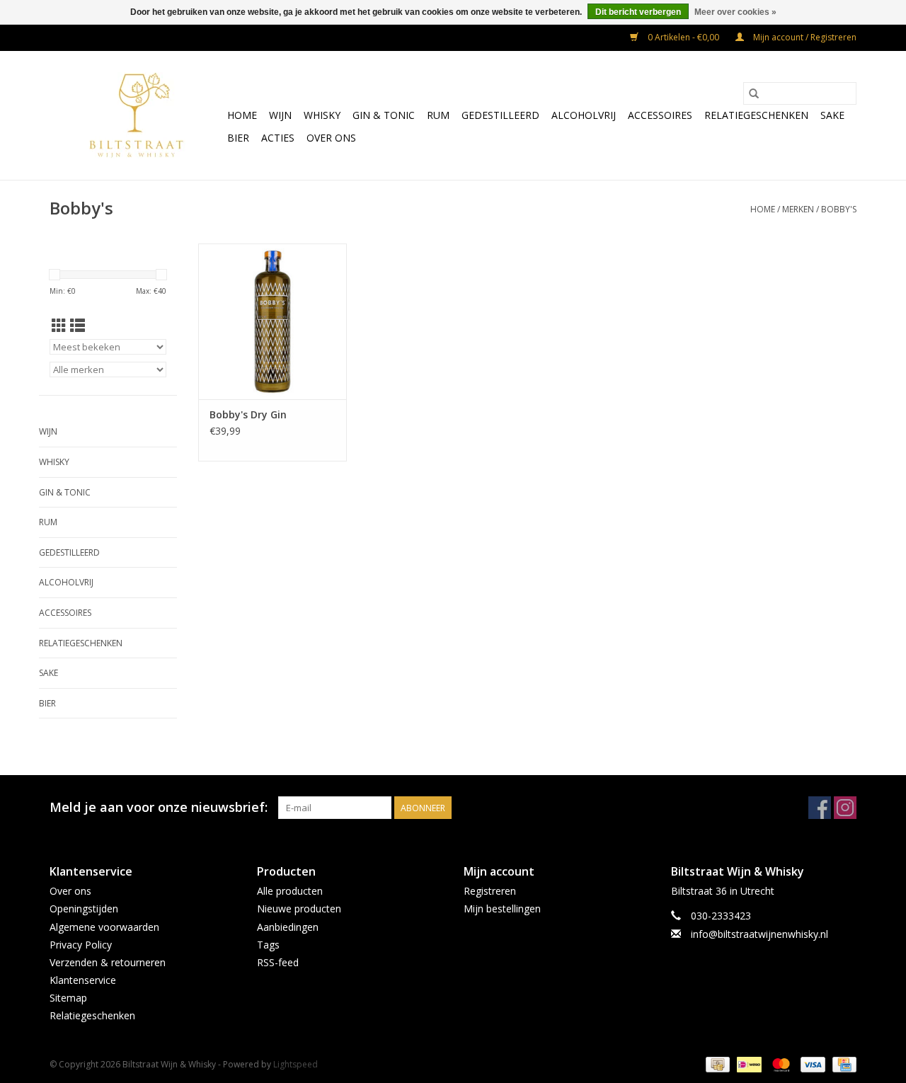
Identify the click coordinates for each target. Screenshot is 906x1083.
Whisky (322, 115)
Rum (438, 115)
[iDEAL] (747, 1064)
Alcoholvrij (583, 115)
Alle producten (290, 891)
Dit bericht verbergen (638, 12)
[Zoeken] (753, 93)
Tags (268, 944)
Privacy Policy (81, 944)
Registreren (490, 891)
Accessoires (660, 115)
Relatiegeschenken (756, 115)
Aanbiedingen (288, 927)
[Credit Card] (841, 1064)
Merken (798, 209)
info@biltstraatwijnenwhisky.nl (759, 934)
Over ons (331, 137)
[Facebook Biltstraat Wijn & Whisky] (819, 807)
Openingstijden (84, 908)
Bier (238, 137)
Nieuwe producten (299, 908)
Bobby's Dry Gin (248, 414)
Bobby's (838, 209)
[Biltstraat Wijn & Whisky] (136, 115)
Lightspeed (295, 1064)
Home (242, 115)
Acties (277, 137)
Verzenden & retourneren (108, 962)
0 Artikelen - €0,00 (683, 37)
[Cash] (716, 1064)
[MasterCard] (780, 1064)
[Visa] (811, 1064)
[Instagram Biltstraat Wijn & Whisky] (845, 807)
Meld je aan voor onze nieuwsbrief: (159, 807)
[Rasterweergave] (59, 326)
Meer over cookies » (735, 12)
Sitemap (68, 997)
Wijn (280, 115)
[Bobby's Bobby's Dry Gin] (272, 321)
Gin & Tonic (383, 115)
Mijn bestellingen (502, 908)
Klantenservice (83, 980)
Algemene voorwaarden (104, 927)
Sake (832, 115)
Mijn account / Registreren (803, 37)
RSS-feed (278, 962)
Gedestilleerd (500, 115)
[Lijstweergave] (77, 326)
